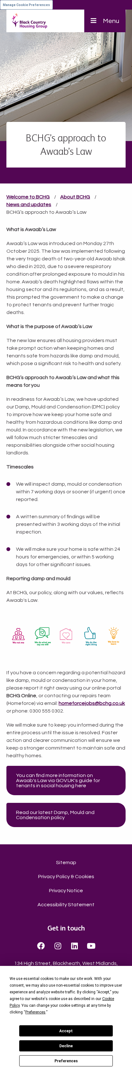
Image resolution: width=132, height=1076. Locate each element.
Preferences (66, 1061)
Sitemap (66, 862)
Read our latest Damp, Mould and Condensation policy (55, 815)
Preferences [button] (35, 1012)
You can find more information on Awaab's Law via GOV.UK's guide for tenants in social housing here (58, 780)
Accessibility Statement (66, 904)
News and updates (28, 204)
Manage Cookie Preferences (26, 5)
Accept (66, 1031)
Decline (66, 1046)
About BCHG (75, 196)
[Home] (29, 20)
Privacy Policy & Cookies (66, 876)
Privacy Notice (66, 890)
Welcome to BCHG (28, 196)
